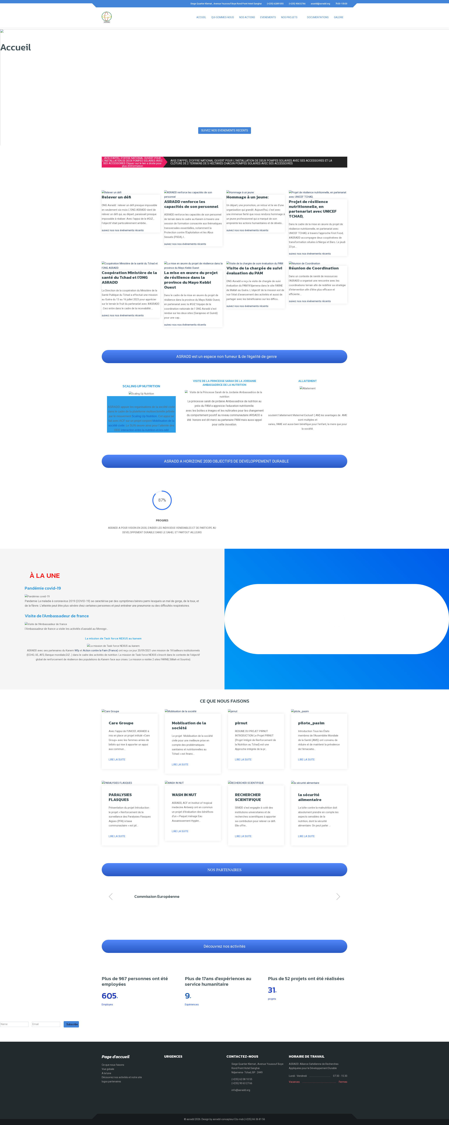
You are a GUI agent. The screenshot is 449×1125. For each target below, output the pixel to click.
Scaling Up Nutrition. (145, 416)
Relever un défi (116, 197)
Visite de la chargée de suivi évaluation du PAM (254, 270)
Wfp (77, 650)
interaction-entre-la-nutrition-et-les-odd (145, 430)
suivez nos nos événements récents (123, 230)
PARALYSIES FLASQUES (120, 797)
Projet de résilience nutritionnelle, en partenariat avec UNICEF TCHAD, (313, 209)
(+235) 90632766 (297, 3)
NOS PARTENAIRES (224, 869)
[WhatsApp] (115, 3)
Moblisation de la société (189, 725)
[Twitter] (109, 3)
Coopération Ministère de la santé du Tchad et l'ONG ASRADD (129, 277)
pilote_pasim (311, 723)
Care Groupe (121, 723)
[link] (245, 87)
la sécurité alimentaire (309, 797)
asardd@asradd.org (320, 3)
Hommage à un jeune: (247, 197)
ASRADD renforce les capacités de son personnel (191, 204)
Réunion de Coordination (314, 268)
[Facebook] (103, 3)
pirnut (241, 723)
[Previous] (229, 492)
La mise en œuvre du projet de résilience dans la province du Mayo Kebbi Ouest (191, 280)
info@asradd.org (241, 1090)
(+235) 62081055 (275, 3)
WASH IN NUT (184, 795)
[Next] (343, 492)
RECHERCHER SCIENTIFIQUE (248, 797)
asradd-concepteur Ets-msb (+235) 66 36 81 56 (239, 1119)
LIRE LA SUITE (117, 759)
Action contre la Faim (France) (100, 650)
